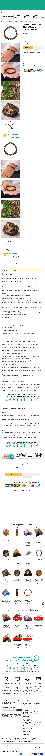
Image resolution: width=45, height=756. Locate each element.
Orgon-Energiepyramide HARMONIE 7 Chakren (6, 581)
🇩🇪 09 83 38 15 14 (11, 745)
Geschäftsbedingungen (38, 706)
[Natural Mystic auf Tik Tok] (42, 747)
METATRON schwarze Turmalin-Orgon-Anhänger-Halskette (6, 561)
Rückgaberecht (37, 711)
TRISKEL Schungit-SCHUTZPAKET (17, 645)
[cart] (43, 12)
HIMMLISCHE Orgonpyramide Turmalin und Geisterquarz (28, 581)
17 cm (25, 38)
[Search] (41, 12)
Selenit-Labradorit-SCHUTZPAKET (28, 645)
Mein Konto (36, 720)
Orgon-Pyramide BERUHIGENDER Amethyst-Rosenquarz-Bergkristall (28, 541)
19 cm (30, 38)
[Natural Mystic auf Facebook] (33, 747)
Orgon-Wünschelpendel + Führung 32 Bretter (28, 560)
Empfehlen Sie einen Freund (38, 704)
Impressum (36, 717)
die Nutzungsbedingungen (18, 718)
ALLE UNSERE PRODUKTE (9, 21)
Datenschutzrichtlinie (13, 714)
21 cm (35, 38)
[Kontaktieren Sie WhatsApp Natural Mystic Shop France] (22, 662)
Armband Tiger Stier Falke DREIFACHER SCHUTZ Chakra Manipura (39, 561)
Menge (24, 41)
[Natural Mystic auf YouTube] (40, 747)
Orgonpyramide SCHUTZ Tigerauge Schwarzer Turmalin (17, 560)
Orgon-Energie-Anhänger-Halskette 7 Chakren (17, 540)
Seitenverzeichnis (37, 722)
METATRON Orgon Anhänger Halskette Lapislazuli (17, 580)
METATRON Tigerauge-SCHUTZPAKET (6, 645)
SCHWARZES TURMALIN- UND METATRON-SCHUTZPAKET (39, 540)
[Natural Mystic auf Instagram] (37, 747)
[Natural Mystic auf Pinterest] (35, 747)
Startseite (2, 21)
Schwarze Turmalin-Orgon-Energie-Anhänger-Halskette (17, 600)
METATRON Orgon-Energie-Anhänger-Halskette (6, 540)
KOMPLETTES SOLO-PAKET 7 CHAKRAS (17, 625)
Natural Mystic (8, 751)
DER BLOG (27, 745)
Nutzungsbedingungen (38, 715)
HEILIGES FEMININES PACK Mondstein (38, 625)
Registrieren (18, 709)
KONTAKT (4, 745)
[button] (39, 47)
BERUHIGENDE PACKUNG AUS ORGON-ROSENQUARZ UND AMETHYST (27, 626)
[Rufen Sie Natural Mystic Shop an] (22, 402)
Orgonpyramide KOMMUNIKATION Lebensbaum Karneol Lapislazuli (6, 601)
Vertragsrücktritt (37, 724)
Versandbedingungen (38, 713)
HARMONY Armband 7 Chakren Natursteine (28, 600)
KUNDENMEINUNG (20, 745)
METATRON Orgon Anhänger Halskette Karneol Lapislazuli (39, 580)
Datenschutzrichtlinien (5, 718)
